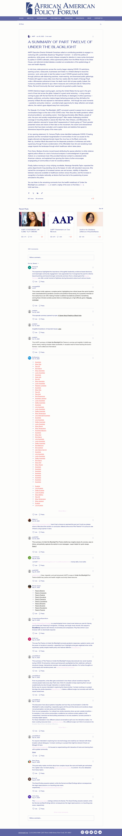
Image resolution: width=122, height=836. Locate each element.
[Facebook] (87, 832)
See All (101, 208)
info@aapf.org (23, 833)
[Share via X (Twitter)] (33, 193)
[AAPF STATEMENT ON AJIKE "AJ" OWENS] (32, 219)
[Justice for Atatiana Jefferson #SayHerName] (90, 219)
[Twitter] (91, 832)
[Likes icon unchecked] (33, 282)
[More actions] (93, 36)
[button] (30, 18)
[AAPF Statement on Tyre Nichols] (61, 219)
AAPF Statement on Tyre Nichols (60, 231)
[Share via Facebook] (29, 193)
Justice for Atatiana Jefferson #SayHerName (89, 231)
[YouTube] (95, 832)
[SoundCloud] (100, 832)
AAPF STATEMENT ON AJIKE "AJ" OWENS (30, 231)
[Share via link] (42, 193)
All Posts (21, 24)
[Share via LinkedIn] (37, 193)
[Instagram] (82, 832)
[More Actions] (93, 267)
